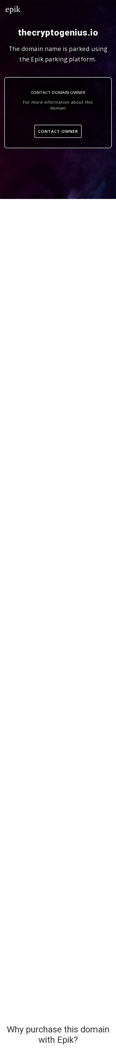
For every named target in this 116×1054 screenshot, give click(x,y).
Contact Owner (58, 131)
